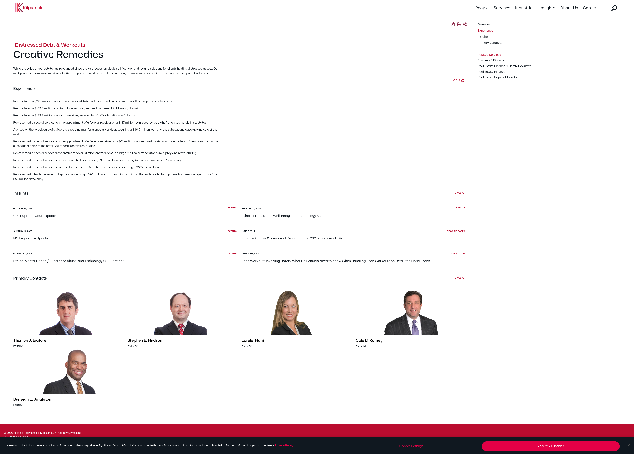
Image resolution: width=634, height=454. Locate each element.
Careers (591, 8)
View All (459, 192)
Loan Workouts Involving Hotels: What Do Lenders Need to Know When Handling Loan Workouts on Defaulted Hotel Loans (336, 261)
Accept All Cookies (550, 446)
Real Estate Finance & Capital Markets (504, 66)
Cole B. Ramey (369, 340)
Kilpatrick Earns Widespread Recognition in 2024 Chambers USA (292, 238)
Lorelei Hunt (253, 340)
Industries (525, 8)
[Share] (465, 24)
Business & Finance (491, 60)
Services (501, 8)
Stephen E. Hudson (144, 340)
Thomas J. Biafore (29, 340)
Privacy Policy (284, 445)
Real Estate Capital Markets (497, 77)
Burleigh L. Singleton (32, 399)
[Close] (628, 445)
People (482, 8)
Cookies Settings (411, 446)
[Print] (459, 24)
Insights (547, 8)
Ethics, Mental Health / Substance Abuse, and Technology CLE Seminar (68, 261)
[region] (317, 445)
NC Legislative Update (31, 238)
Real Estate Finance (491, 71)
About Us (569, 8)
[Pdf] (452, 24)
